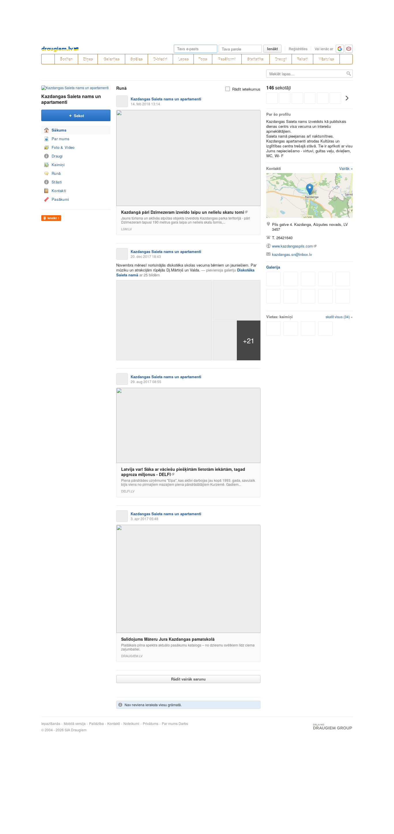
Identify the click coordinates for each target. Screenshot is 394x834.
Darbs (183, 723)
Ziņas (88, 59)
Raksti (302, 59)
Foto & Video (63, 147)
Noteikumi (131, 723)
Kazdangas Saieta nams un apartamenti (71, 99)
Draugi (281, 59)
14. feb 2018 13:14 (145, 103)
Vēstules (326, 59)
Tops (202, 59)
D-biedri (160, 59)
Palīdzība (96, 723)
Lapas (183, 59)
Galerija (273, 267)
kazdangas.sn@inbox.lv (292, 254)
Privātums (150, 723)
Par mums (61, 138)
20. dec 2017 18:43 (146, 256)
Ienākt (272, 48)
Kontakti (59, 190)
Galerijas (111, 59)
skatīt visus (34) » (339, 316)
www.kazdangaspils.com (292, 246)
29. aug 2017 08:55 (146, 381)
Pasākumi (227, 59)
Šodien (66, 59)
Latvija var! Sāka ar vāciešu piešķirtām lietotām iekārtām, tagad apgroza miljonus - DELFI (183, 471)
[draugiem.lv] (48, 59)
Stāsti (57, 182)
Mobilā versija (75, 723)
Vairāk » (346, 168)
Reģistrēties (298, 48)
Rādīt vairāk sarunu (188, 679)
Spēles (136, 59)
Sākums (59, 130)
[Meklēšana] (346, 59)
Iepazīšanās (50, 723)
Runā (56, 173)
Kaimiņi (58, 164)
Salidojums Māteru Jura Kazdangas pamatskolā (168, 639)
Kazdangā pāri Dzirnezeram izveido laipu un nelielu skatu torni (182, 212)
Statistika (255, 59)
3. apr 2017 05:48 (144, 518)
